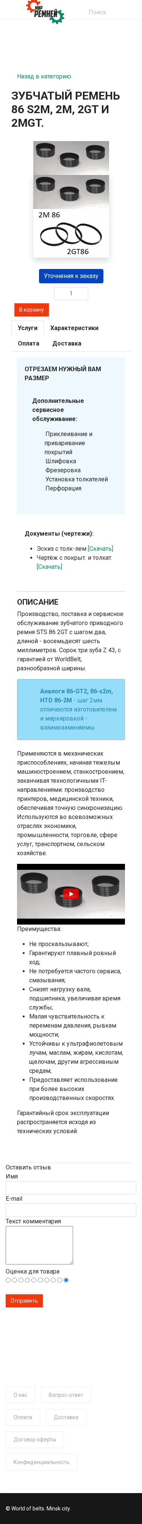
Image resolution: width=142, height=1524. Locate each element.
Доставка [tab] (66, 343)
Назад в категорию (44, 74)
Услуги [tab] (27, 328)
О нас (20, 1395)
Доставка (66, 1417)
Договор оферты (35, 1439)
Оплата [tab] (28, 343)
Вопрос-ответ (66, 1395)
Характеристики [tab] (74, 328)
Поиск (97, 12)
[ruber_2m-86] (71, 233)
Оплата (23, 1417)
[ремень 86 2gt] (71, 158)
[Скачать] (100, 548)
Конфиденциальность (42, 1462)
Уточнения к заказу (71, 276)
